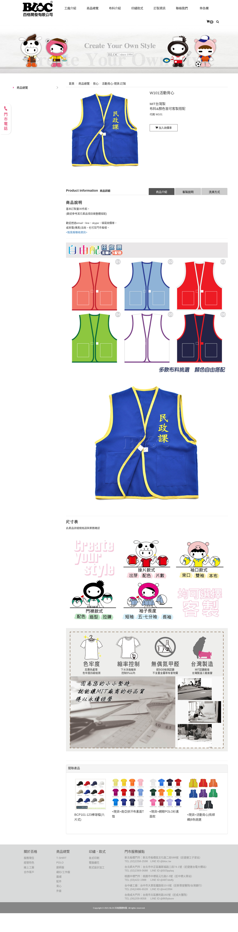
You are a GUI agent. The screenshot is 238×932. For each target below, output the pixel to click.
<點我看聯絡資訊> (76, 232)
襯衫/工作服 (63, 872)
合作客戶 (29, 872)
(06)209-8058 (138, 898)
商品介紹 (161, 192)
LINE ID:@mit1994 (161, 889)
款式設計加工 (96, 867)
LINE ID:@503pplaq (162, 870)
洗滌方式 (214, 192)
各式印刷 (94, 857)
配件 (59, 881)
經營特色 (29, 862)
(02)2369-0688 (139, 870)
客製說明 (188, 192)
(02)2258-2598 (139, 861)
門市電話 (6, 121)
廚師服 (60, 867)
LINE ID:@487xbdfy (162, 879)
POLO (60, 862)
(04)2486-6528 (139, 889)
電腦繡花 (94, 862)
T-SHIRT (61, 857)
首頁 (71, 83)
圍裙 (59, 876)
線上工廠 (29, 867)
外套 (59, 890)
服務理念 (29, 857)
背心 (59, 886)
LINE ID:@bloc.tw (160, 861)
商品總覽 (22, 87)
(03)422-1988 (138, 879)
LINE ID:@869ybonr (162, 898)
